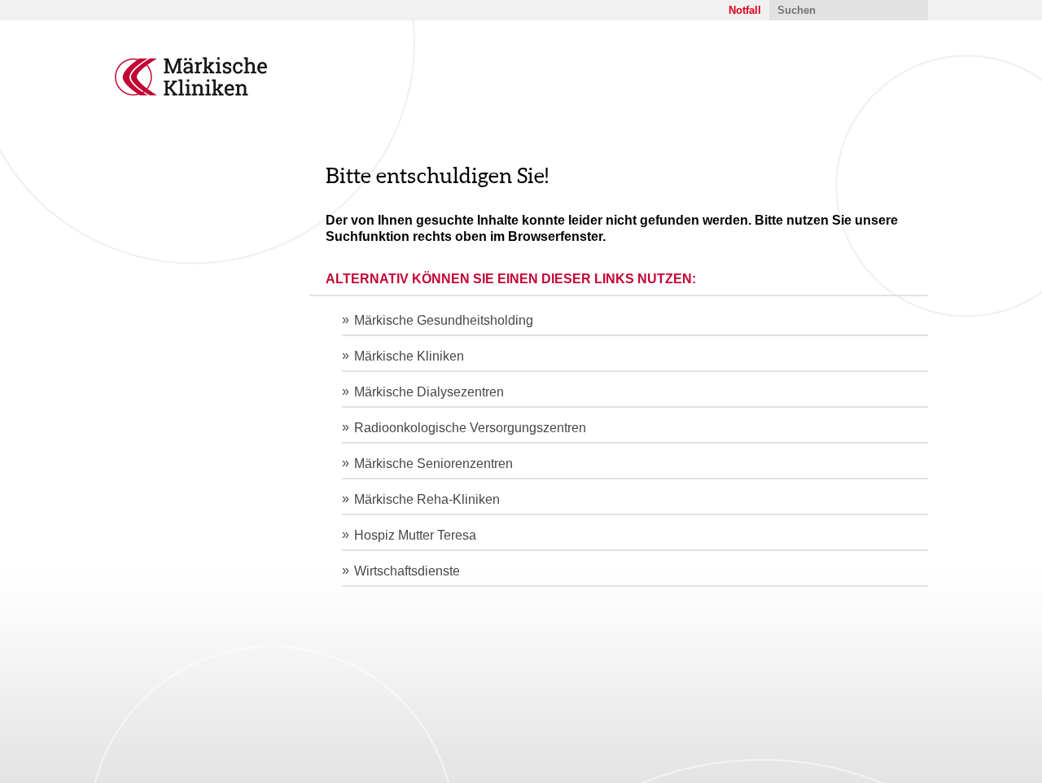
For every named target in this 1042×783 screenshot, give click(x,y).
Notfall (745, 10)
